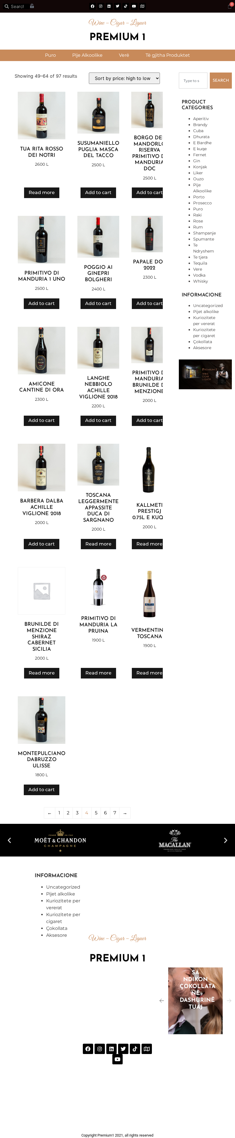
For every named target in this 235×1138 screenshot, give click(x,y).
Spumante (203, 239)
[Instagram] (100, 6)
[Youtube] (134, 6)
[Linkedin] (109, 6)
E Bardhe (202, 142)
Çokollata (202, 341)
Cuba (198, 130)
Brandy (200, 124)
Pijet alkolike (206, 311)
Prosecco (202, 203)
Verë (124, 55)
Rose (198, 221)
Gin (196, 160)
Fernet (199, 154)
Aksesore (202, 347)
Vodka (199, 275)
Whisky (200, 281)
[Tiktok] (125, 6)
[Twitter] (117, 6)
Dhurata (201, 136)
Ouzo (198, 178)
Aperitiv (201, 118)
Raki (197, 215)
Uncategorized (208, 305)
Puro (50, 55)
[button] (9, 840)
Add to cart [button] (98, 192)
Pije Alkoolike (87, 55)
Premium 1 (117, 38)
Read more (42, 192)
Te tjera (200, 257)
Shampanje (204, 233)
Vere (197, 269)
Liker (198, 172)
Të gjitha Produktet (168, 55)
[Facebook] (92, 6)
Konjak (200, 166)
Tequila (200, 263)
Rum (198, 227)
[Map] (142, 6)
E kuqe (200, 148)
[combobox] (193, 81)
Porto (199, 197)
